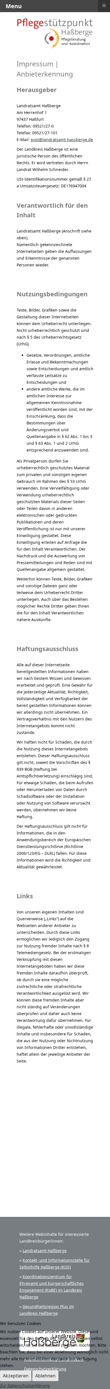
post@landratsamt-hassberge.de (62, 139)
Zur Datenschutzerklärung (25, 1385)
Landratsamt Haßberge (45, 1250)
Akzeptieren (15, 1376)
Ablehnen (45, 1376)
